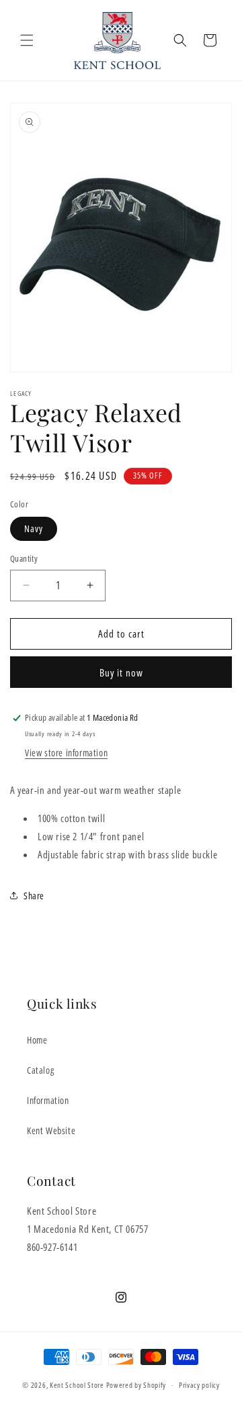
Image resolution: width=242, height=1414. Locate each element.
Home (37, 1039)
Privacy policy (199, 1385)
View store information (66, 752)
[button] (27, 40)
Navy (33, 528)
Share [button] (34, 895)
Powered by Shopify (136, 1385)
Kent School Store (77, 1385)
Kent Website (51, 1130)
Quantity (24, 558)
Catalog (40, 1070)
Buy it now (121, 672)
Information (48, 1100)
